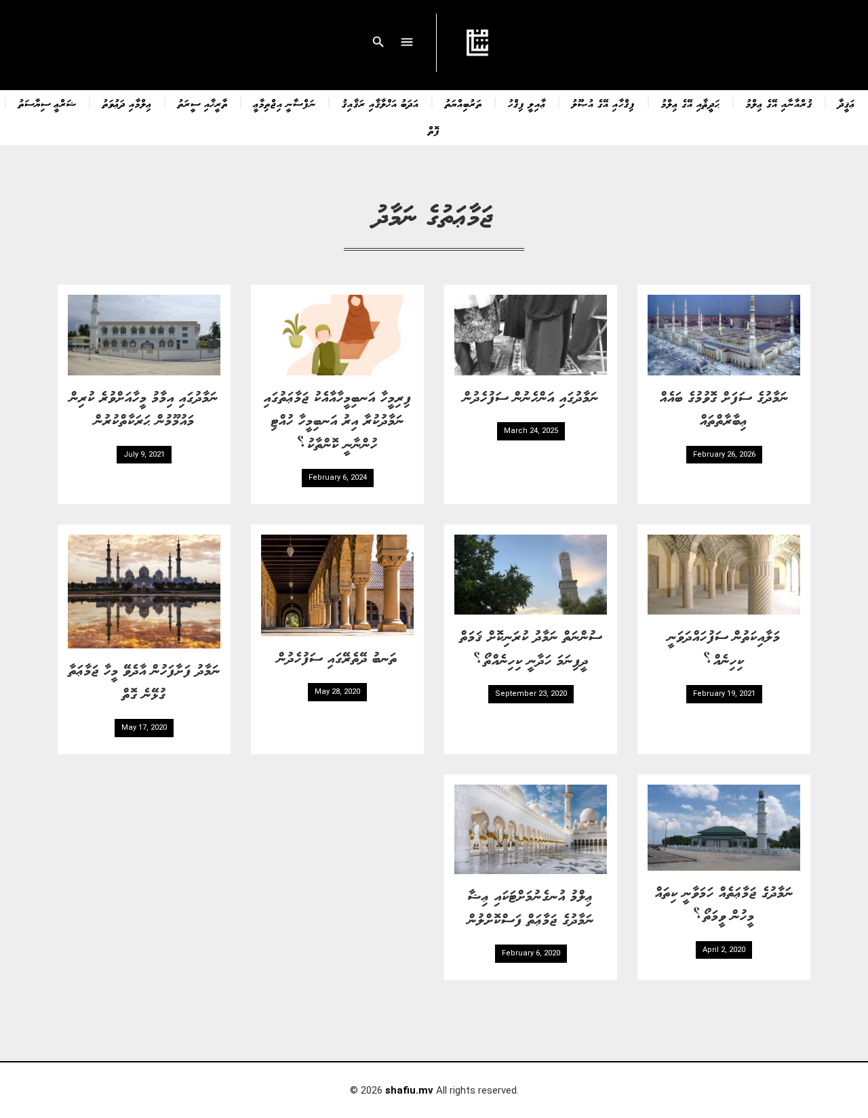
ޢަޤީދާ (846, 103)
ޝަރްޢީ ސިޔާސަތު (47, 103)
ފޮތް (434, 130)
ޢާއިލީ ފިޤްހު (527, 103)
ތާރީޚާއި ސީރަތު (203, 103)
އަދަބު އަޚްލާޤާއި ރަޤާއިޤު (380, 103)
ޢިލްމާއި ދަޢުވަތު (127, 103)
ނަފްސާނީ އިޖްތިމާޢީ (285, 103)
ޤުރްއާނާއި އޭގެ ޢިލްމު (779, 103)
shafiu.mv (409, 1090)
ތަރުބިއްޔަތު (463, 103)
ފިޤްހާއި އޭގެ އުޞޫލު (603, 103)
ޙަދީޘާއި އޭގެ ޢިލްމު (690, 103)
